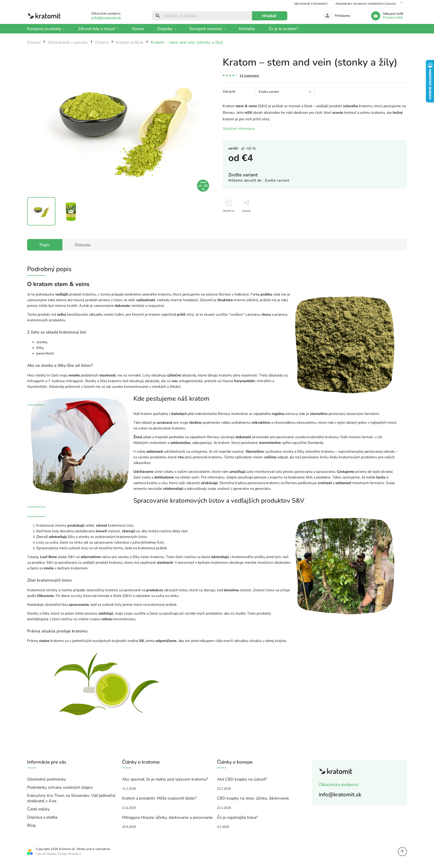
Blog (31, 825)
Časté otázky (38, 809)
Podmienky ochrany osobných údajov (366, 4)
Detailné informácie (239, 128)
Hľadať (269, 16)
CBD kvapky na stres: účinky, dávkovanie (253, 798)
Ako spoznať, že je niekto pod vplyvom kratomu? (165, 779)
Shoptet (51, 854)
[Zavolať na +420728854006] (111, 18)
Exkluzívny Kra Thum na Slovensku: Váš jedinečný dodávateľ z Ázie (71, 798)
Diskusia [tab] (82, 245)
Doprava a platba (42, 817)
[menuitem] (49, 28)
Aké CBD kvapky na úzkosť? (242, 779)
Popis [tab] (45, 245)
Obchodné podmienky (311, 4)
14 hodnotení (249, 75)
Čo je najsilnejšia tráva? (237, 817)
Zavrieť (392, 219)
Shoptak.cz (74, 854)
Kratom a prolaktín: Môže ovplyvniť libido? (159, 798)
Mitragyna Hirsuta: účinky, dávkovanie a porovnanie (167, 817)
